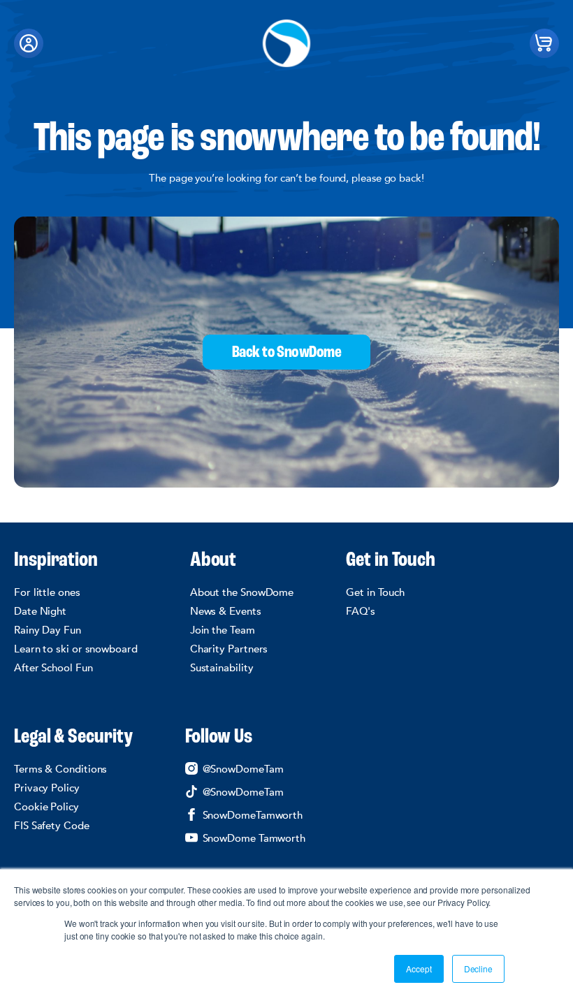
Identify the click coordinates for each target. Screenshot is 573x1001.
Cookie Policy (46, 807)
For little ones (47, 592)
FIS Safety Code (51, 826)
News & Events (225, 611)
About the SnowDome (241, 592)
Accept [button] (418, 968)
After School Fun (53, 668)
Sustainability (222, 668)
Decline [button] (478, 968)
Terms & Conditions (60, 769)
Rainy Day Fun (47, 630)
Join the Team (222, 630)
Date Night (40, 611)
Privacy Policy (47, 788)
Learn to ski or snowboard (76, 649)
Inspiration (56, 560)
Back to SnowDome (286, 352)
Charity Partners (229, 649)
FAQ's (360, 611)
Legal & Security (73, 737)
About (213, 560)
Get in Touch (390, 560)
